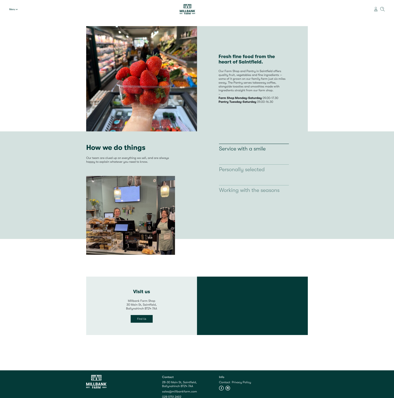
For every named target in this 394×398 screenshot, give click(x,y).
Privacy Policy (241, 382)
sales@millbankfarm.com (179, 391)
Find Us (141, 318)
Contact (224, 382)
